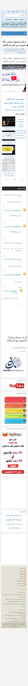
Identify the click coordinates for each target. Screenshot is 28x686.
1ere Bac (22, 571)
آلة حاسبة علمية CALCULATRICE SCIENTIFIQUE (17, 613)
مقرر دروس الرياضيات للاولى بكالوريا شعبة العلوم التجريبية (14, 405)
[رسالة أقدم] (6, 179)
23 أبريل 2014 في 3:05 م (12, 210)
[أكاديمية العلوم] (14, 519)
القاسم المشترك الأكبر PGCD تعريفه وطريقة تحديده (14, 410)
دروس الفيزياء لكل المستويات (14, 528)
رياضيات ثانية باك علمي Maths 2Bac (17, 601)
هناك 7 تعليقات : (22, 52)
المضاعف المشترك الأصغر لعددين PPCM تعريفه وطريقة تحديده (15, 421)
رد (4, 206)
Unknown (17, 210)
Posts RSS (6, 625)
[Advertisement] (14, 5)
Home (21, 19)
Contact (9, 19)
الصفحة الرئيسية (22, 592)
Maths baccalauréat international (14, 515)
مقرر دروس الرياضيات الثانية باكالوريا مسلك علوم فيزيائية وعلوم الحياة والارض (14, 400)
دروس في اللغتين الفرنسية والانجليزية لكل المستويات (15, 616)
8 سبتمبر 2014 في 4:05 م (9, 243)
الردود (19, 287)
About (16, 19)
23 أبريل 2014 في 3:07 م (12, 226)
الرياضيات (13, 49)
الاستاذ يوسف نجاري (14, 625)
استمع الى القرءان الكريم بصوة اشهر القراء (15, 618)
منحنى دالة (10, 51)
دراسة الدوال (16, 51)
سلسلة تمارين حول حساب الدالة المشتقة (15, 415)
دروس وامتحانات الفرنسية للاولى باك (14, 524)
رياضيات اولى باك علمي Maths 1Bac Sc (16, 599)
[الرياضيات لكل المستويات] (19, 621)
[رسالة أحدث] (21, 179)
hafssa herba (21, 583)
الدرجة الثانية (19, 49)
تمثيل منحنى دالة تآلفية (15, 99)
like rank (9, 621)
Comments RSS (14, 626)
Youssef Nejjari (20, 581)
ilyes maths (21, 585)
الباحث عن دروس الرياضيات (19, 620)
